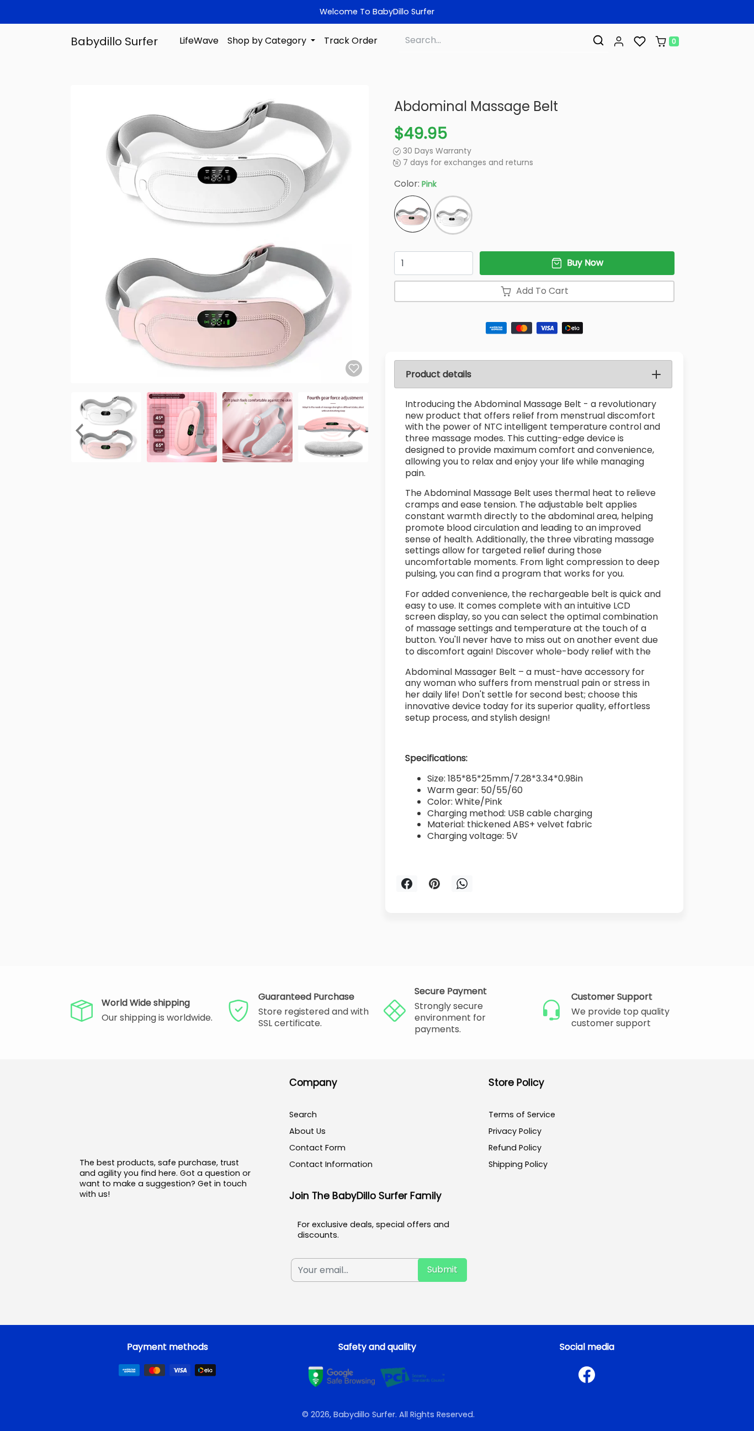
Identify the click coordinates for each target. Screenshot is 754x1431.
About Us (307, 1131)
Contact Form (317, 1147)
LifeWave (199, 40)
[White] (452, 215)
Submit (442, 1269)
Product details (438, 374)
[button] (618, 41)
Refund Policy (514, 1147)
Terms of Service (521, 1114)
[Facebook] (586, 1374)
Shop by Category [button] (268, 40)
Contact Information (331, 1164)
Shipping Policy (518, 1164)
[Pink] (412, 214)
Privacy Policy (514, 1131)
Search (303, 1114)
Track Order (351, 40)
